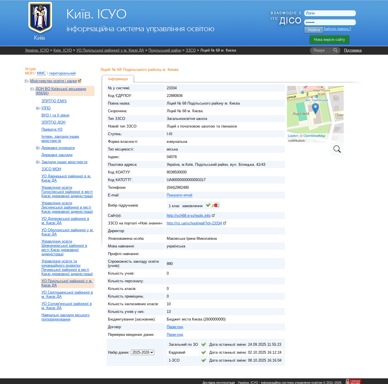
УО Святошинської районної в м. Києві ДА (67, 294)
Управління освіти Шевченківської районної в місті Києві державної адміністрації (64, 247)
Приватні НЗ (51, 129)
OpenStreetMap (314, 135)
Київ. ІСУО (62, 50)
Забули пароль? (337, 29)
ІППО (46, 108)
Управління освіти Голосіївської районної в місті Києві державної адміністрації (67, 191)
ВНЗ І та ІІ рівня (55, 115)
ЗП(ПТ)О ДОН (53, 122)
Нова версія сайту (329, 39)
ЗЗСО (191, 50)
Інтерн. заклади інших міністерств (60, 138)
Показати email (179, 195)
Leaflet (293, 135)
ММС (41, 73)
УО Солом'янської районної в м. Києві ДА (66, 306)
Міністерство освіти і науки (53, 81)
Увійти (314, 29)
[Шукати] (335, 50)
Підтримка (353, 50)
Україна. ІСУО (37, 50)
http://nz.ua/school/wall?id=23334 (194, 223)
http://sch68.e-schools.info (188, 215)
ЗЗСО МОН (51, 169)
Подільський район (165, 50)
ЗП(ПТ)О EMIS (54, 101)
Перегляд (175, 327)
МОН (29, 73)
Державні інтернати (58, 148)
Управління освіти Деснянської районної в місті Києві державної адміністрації (67, 207)
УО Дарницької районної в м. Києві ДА (66, 178)
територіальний (62, 73)
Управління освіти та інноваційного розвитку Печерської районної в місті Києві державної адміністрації (67, 267)
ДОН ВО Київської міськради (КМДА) (61, 91)
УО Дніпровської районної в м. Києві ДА (65, 221)
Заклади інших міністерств (64, 162)
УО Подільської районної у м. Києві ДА (110, 50)
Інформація (118, 79)
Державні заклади (56, 155)
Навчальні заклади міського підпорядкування (65, 317)
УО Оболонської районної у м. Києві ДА (67, 232)
